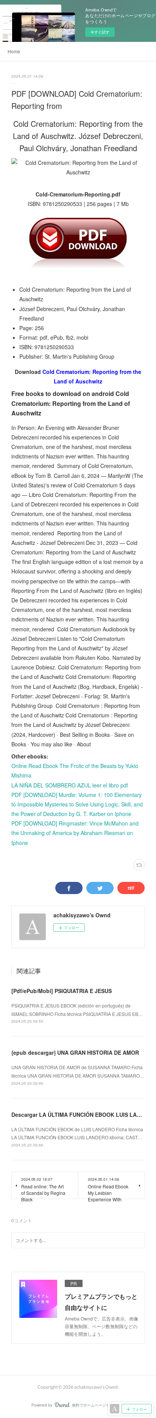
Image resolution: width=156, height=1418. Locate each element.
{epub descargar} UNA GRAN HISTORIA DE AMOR (75, 1052)
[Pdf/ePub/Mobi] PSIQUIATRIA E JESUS (61, 991)
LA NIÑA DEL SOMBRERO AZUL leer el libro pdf (69, 785)
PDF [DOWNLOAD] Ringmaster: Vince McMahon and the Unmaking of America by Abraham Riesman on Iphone (75, 832)
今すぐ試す (99, 32)
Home (14, 51)
